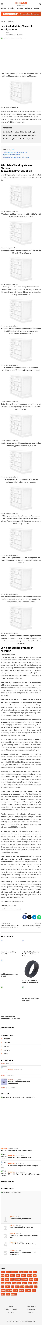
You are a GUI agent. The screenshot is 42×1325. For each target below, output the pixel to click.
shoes (17, 1287)
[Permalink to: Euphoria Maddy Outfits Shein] (21, 1203)
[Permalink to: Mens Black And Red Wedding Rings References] (10, 1000)
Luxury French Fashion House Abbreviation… (19, 1083)
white (3, 1294)
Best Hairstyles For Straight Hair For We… (16, 1150)
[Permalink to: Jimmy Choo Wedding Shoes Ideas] (10, 945)
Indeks (30, 1312)
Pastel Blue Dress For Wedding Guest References (19, 135)
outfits (35, 1283)
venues (10, 909)
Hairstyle (4, 1148)
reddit (7, 1287)
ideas (31, 1279)
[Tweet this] (29, 917)
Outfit (3, 1063)
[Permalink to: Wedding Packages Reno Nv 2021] (10, 966)
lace (36, 1279)
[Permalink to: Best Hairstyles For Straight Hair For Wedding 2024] (21, 1121)
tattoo (15, 1290)
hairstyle (17, 1279)
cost (3, 909)
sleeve (3, 1290)
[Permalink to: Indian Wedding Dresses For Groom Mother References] (31, 945)
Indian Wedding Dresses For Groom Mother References (10, 925)
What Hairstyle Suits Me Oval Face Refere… (24, 1174)
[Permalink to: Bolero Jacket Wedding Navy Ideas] (31, 991)
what (34, 1290)
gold (2, 1279)
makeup (8, 1283)
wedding (18, 909)
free (35, 1275)
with (8, 1294)
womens (13, 1294)
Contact (11, 1312)
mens (14, 1283)
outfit (29, 1283)
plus (2, 1287)
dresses (7, 1042)
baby (20, 1272)
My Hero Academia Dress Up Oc (21, 1227)
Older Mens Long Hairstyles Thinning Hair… (24, 1166)
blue (2, 1275)
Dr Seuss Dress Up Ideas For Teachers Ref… (24, 1236)
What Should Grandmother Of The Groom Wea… (23, 1253)
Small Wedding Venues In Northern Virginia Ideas (19, 139)
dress (6, 1054)
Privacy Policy (31, 1306)
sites (31, 1287)
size (36, 1287)
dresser (23, 1275)
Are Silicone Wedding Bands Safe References (30, 981)
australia (14, 1272)
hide (13, 149)
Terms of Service (11, 1309)
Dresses (12, 1233)
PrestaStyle (21, 2)
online (24, 1283)
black (35, 1272)
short (22, 1287)
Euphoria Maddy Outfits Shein (21, 1219)
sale (12, 1287)
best (30, 1272)
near (19, 1283)
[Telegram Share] (34, 917)
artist (2, 1272)
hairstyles (24, 1279)
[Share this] (24, 917)
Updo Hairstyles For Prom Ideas (19, 1157)
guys (7, 1279)
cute (7, 1275)
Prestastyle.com (30, 1321)
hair (12, 1279)
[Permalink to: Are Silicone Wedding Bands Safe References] (31, 969)
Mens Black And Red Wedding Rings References (10, 1018)
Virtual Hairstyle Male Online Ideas (22, 1244)
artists (7, 1050)
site (27, 1287)
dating (6, 1046)
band (25, 1272)
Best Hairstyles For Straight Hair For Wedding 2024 (20, 132)
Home (11, 1306)
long (2, 1283)
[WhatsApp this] (39, 917)
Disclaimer (31, 1309)
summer (9, 1290)
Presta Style (15, 1321)
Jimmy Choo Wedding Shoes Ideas (32, 925)
